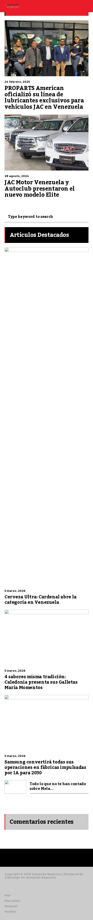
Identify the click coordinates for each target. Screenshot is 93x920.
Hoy (7, 895)
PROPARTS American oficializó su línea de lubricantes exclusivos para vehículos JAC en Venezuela (44, 98)
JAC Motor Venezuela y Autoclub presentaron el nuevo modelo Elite (40, 189)
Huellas (10, 911)
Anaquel (11, 906)
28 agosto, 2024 (17, 176)
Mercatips (12, 900)
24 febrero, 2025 (17, 81)
